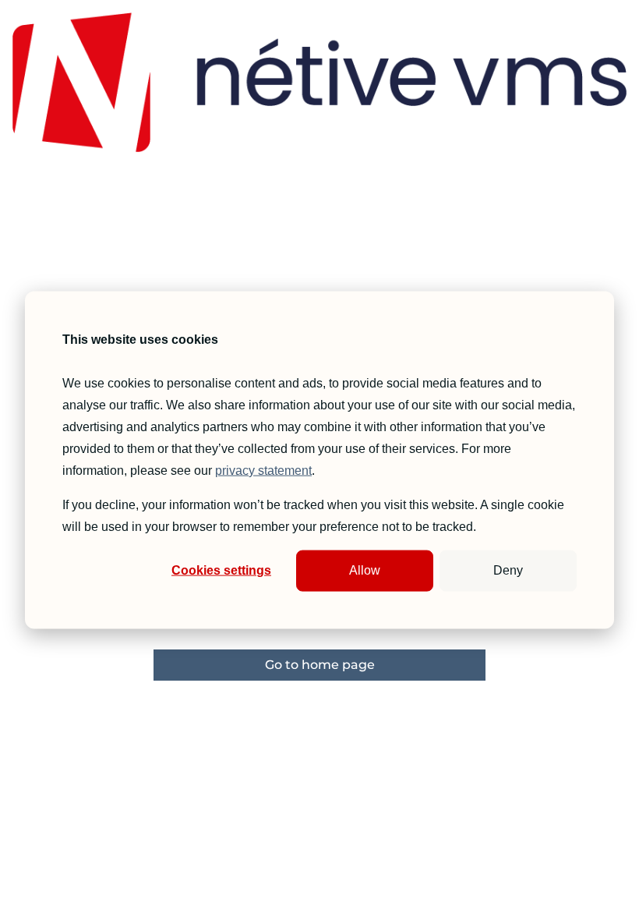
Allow (364, 570)
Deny (508, 570)
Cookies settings (221, 570)
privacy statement (263, 470)
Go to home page (320, 664)
